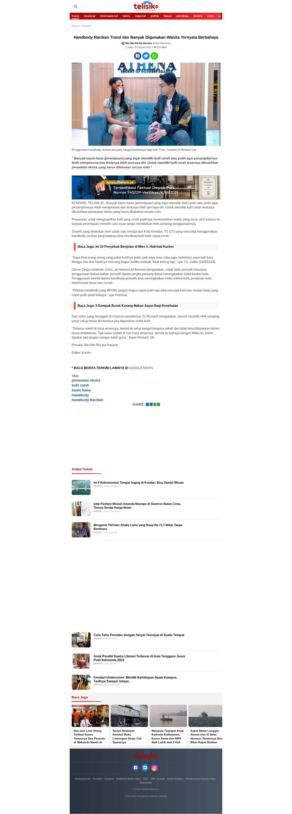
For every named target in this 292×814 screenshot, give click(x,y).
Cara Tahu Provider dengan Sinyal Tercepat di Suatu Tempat (139, 635)
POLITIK (155, 15)
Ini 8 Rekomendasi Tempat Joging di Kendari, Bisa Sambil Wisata (139, 482)
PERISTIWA (182, 15)
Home (75, 26)
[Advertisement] (146, 441)
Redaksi (109, 779)
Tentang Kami (82, 779)
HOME (75, 15)
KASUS (168, 15)
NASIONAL (89, 15)
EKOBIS (197, 15)
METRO (126, 15)
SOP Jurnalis (157, 779)
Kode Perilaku (175, 779)
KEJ (145, 779)
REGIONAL (140, 15)
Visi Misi (97, 779)
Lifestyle (86, 26)
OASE (210, 15)
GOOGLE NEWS (141, 368)
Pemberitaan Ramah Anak (201, 779)
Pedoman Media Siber (128, 779)
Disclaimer (146, 782)
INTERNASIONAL (109, 15)
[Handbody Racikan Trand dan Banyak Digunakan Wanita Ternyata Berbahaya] (137, 56)
